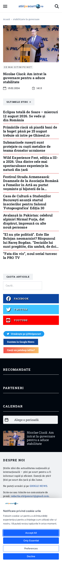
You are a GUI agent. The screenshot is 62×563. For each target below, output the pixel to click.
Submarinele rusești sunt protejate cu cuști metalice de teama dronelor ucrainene (26, 146)
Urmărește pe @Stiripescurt (26, 333)
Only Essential (31, 540)
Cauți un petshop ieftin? (21, 350)
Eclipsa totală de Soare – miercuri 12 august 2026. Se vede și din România (30, 116)
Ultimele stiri (17, 101)
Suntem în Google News (20, 341)
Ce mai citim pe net (18, 67)
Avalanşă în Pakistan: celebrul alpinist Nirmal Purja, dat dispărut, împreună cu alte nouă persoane (28, 221)
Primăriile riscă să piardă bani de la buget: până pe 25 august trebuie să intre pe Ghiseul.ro (30, 131)
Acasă (6, 19)
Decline (31, 556)
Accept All (31, 532)
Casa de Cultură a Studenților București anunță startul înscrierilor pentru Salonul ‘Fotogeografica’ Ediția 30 (27, 202)
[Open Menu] (5, 6)
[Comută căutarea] (57, 6)
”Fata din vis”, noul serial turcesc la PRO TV (30, 255)
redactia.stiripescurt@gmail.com (30, 496)
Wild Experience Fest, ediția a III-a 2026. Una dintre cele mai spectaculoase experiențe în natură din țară (30, 163)
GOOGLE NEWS (38, 486)
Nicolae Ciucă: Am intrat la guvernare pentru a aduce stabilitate (24, 78)
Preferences (31, 548)
